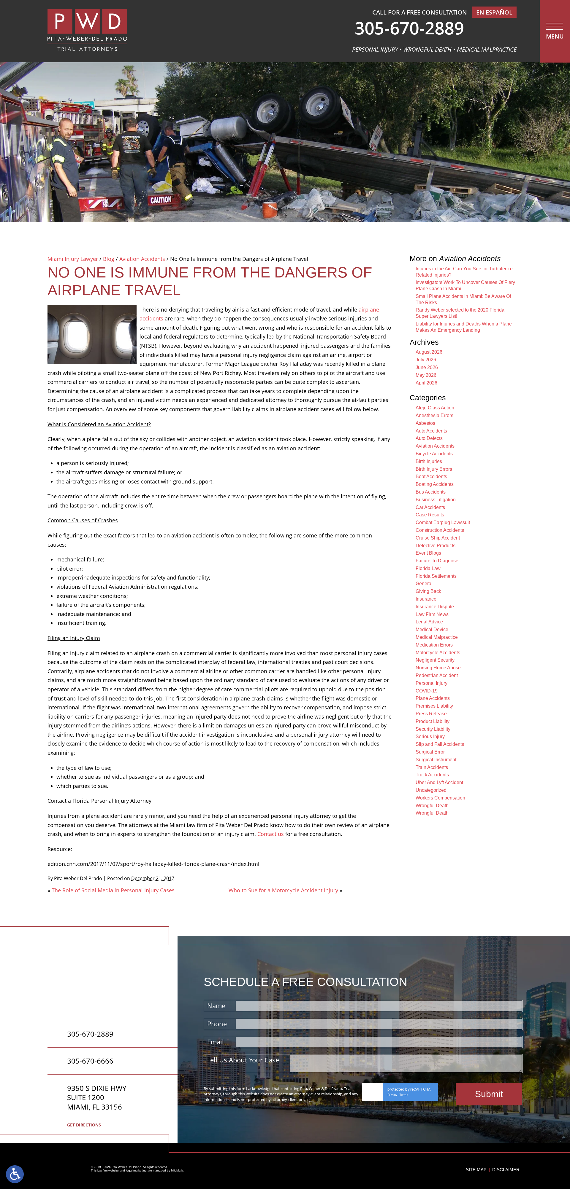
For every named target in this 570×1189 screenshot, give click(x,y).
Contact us (270, 833)
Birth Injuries (429, 461)
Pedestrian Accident (437, 675)
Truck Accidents (432, 774)
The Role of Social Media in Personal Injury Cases (113, 890)
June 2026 (427, 367)
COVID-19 (427, 690)
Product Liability (432, 721)
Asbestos (425, 423)
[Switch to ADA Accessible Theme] (15, 1174)
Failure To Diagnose (437, 560)
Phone (217, 1023)
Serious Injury (430, 736)
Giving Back (428, 591)
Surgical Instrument (436, 759)
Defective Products (435, 545)
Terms (404, 1095)
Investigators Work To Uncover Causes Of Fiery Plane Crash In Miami (465, 285)
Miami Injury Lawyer (73, 258)
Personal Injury (431, 683)
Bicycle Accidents (434, 453)
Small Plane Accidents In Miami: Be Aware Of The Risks (463, 299)
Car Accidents (430, 507)
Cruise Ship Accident (438, 537)
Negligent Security (435, 660)
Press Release (431, 713)
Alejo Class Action (435, 407)
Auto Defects (429, 438)
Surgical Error (430, 751)
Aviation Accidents (142, 258)
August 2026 (429, 352)
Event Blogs (428, 553)
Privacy (392, 1095)
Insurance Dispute (435, 606)
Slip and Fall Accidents (440, 744)
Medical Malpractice (437, 637)
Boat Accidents (431, 476)
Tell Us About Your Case (243, 1059)
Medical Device (432, 629)
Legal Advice (429, 621)
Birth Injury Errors (434, 469)
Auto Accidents (431, 430)
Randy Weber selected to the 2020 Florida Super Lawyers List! (460, 313)
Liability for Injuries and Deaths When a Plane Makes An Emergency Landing (464, 327)
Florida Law (428, 568)
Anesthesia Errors (434, 415)
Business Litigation (436, 499)
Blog (108, 258)
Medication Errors (434, 644)
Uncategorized (431, 790)
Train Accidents (432, 767)
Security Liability (433, 729)
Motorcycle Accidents (438, 652)
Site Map (476, 1169)
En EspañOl (494, 12)
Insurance (426, 598)
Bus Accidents (431, 491)
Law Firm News (432, 614)
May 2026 (426, 375)
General (424, 583)
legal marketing (136, 1170)
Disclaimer (506, 1169)
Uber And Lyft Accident (439, 782)
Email (215, 1041)
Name (216, 1005)
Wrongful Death (432, 805)
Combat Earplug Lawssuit (443, 522)
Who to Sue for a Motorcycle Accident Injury (283, 890)
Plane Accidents (433, 698)
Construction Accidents (440, 530)
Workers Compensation (440, 797)
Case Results (430, 514)
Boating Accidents (435, 484)
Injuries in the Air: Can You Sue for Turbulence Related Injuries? (464, 271)
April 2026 (426, 382)
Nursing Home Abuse (438, 667)
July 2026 (426, 359)
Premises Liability (434, 705)
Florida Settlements (436, 576)
